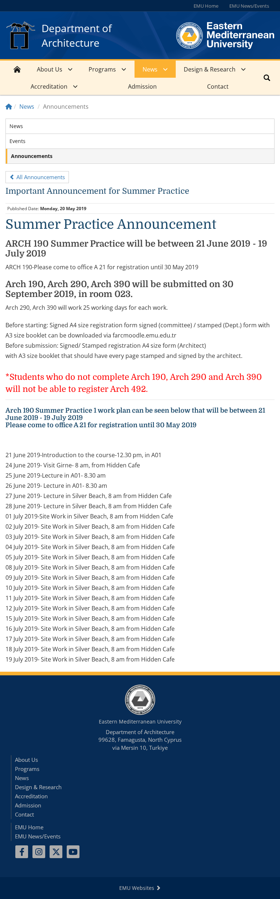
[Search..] (267, 78)
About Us (49, 69)
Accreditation (49, 86)
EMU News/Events (249, 6)
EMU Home (206, 6)
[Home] (8, 107)
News (150, 69)
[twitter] (56, 851)
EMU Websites (137, 887)
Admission (142, 86)
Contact (218, 86)
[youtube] (73, 851)
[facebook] (21, 851)
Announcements (31, 156)
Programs (102, 69)
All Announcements (40, 177)
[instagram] (38, 851)
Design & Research (210, 69)
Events (17, 141)
